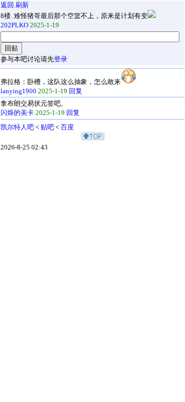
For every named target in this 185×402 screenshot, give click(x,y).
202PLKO (14, 25)
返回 (7, 5)
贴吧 (47, 127)
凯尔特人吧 (17, 127)
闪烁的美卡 (17, 112)
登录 (60, 59)
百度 (67, 127)
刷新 (22, 5)
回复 (75, 91)
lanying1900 (18, 91)
